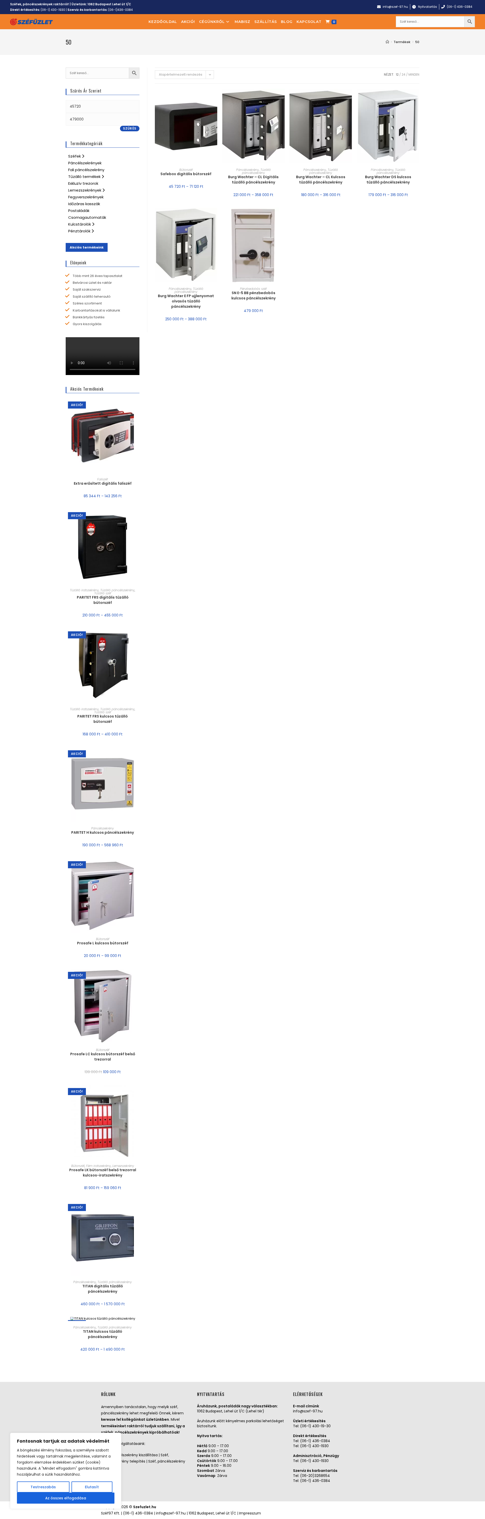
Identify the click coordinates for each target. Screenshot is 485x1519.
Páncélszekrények (85, 163)
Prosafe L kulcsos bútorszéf (102, 943)
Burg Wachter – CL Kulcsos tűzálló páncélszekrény (320, 179)
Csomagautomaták (87, 217)
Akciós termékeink (87, 247)
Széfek (75, 156)
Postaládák (78, 210)
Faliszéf (102, 479)
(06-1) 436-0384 (315, 1440)
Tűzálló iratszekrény (84, 590)
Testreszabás (43, 1487)
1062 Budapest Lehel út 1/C (109, 4)
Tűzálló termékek (85, 176)
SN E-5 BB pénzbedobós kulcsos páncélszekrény (253, 295)
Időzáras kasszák (84, 203)
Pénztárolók (79, 231)
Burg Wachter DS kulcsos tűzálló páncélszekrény (388, 179)
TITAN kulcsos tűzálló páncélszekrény (102, 1334)
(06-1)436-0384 (120, 10)
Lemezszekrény (123, 1166)
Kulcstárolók (80, 224)
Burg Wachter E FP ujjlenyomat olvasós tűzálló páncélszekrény (186, 301)
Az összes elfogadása (65, 1498)
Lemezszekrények (85, 190)
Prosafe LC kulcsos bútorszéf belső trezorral (102, 1056)
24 (403, 74)
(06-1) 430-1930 (53, 10)
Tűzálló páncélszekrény (256, 171)
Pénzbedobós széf (253, 289)
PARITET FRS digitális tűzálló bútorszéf (103, 600)
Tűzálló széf (102, 593)
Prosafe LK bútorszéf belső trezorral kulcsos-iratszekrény (102, 1172)
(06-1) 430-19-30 (315, 1426)
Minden (413, 74)
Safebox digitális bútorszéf (185, 173)
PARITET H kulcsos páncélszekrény (102, 832)
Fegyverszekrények (86, 197)
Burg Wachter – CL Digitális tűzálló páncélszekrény (253, 179)
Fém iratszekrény (98, 1166)
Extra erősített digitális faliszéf (103, 483)
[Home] (387, 42)
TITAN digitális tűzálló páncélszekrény (102, 1289)
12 (397, 74)
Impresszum (250, 1513)
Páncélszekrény (247, 170)
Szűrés (129, 128)
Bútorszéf (186, 170)
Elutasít (92, 1487)
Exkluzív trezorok (83, 183)
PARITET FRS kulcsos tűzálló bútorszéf (102, 719)
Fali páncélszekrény (86, 169)
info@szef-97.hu (308, 1411)
